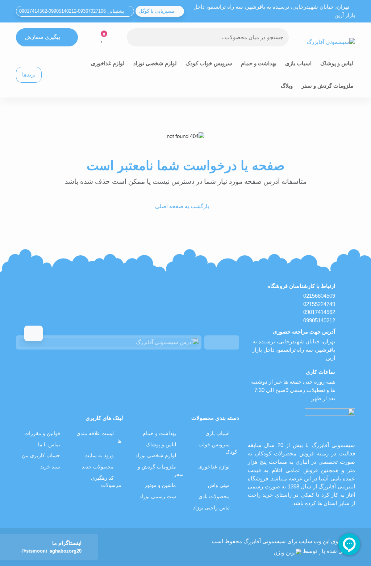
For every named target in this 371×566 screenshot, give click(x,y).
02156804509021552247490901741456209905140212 (319, 308)
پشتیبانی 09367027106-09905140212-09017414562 (72, 11)
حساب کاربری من (41, 455)
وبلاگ (287, 86)
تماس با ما (49, 444)
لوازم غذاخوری (108, 63)
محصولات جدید (98, 467)
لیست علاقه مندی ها (98, 437)
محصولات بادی (214, 496)
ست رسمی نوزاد (157, 496)
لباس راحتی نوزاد (211, 508)
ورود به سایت (99, 455)
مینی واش (219, 485)
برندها (29, 74)
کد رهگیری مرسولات (106, 481)
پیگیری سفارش (42, 37)
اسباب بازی (298, 63)
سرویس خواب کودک (209, 63)
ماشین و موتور (160, 485)
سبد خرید (50, 467)
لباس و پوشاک (336, 63)
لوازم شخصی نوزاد (155, 63)
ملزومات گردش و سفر (327, 86)
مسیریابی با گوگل (157, 11)
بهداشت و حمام (258, 63)
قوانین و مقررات (42, 433)
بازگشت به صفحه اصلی (182, 206)
